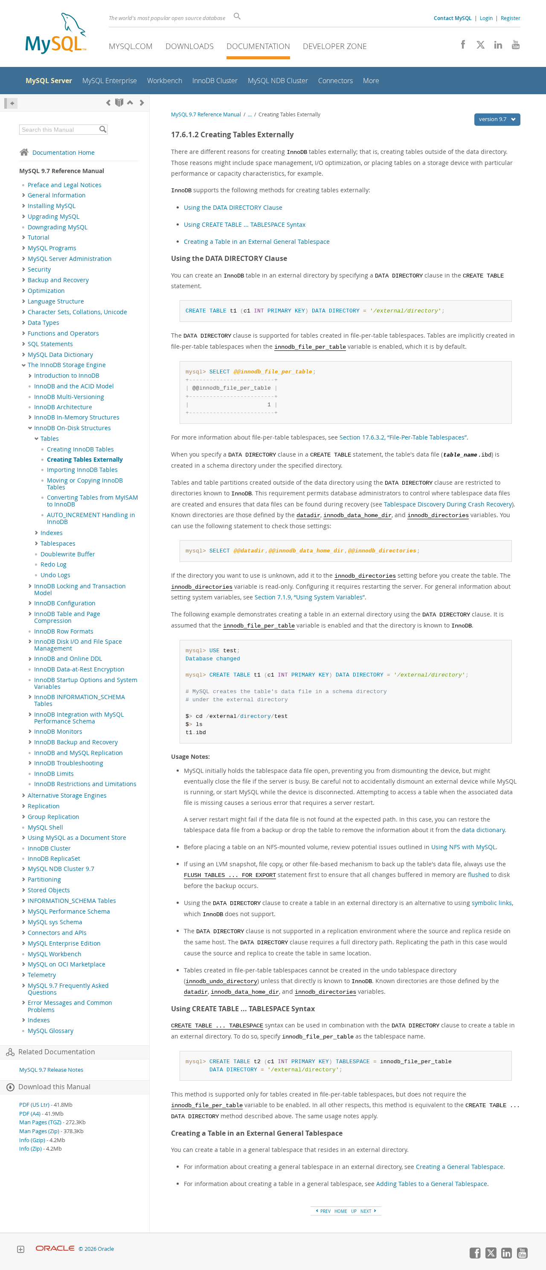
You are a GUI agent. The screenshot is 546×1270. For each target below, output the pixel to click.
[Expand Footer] (20, 1250)
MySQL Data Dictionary (60, 355)
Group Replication (53, 817)
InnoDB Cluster (49, 848)
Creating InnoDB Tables (80, 449)
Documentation (258, 46)
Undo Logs (55, 575)
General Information (57, 195)
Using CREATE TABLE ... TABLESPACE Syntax (244, 224)
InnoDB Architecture (63, 407)
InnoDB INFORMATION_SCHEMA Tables (79, 700)
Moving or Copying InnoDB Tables (85, 484)
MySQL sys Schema (55, 922)
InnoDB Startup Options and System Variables (85, 683)
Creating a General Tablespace (459, 1167)
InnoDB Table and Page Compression (67, 617)
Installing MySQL (52, 206)
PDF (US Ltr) (34, 1104)
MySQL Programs (52, 248)
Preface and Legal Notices (65, 185)
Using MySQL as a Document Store (77, 838)
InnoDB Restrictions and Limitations (85, 784)
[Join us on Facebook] (460, 47)
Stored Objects (49, 890)
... (250, 114)
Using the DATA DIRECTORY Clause (233, 207)
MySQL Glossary (50, 1031)
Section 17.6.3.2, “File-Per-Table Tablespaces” (403, 437)
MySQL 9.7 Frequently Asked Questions (68, 989)
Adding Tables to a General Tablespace (431, 1184)
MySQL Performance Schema (69, 911)
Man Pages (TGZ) (40, 1122)
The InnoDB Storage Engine (67, 365)
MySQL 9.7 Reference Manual (206, 114)
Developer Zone (335, 46)
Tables (50, 439)
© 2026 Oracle (96, 1249)
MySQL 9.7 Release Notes (51, 1069)
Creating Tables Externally (85, 459)
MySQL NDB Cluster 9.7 (61, 869)
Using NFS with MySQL (463, 847)
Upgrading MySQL (53, 216)
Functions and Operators (63, 333)
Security (39, 269)
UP (354, 1211)
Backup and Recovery (58, 280)
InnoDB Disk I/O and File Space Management (78, 645)
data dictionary (483, 830)
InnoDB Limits (54, 774)
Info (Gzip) (32, 1140)
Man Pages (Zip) (39, 1131)
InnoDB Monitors (58, 731)
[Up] (130, 102)
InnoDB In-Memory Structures (76, 417)
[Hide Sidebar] (10, 103)
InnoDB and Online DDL (68, 658)
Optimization (46, 291)
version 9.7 (493, 119)
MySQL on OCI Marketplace (66, 964)
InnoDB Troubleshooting (68, 763)
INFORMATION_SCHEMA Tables (72, 901)
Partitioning (44, 879)
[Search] (102, 129)
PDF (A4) (30, 1113)
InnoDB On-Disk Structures (72, 428)
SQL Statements (50, 344)
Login (486, 17)
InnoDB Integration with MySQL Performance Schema (79, 718)
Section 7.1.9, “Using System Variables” (310, 597)
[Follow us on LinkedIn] (495, 47)
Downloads (190, 46)
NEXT (366, 1211)
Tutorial (38, 237)
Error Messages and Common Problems (70, 1006)
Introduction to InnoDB (66, 375)
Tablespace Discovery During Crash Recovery (448, 504)
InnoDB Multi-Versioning (69, 397)
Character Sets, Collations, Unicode (77, 312)
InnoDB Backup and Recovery (76, 742)
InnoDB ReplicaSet (54, 858)
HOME (340, 1211)
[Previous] (108, 102)
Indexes (52, 533)
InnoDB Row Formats (63, 631)
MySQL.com (131, 46)
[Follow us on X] (477, 47)
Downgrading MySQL (57, 227)
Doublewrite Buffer (68, 554)
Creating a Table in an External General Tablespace (257, 241)
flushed (478, 875)
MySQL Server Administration (70, 259)
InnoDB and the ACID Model (74, 386)
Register (510, 17)
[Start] (119, 102)
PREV (325, 1211)
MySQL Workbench (54, 954)
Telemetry (42, 975)
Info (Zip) (30, 1148)
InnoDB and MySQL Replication (78, 753)
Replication (44, 806)
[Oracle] (55, 1249)
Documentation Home (63, 152)
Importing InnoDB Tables (82, 470)
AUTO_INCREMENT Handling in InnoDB (91, 518)
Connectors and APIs (57, 933)
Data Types (43, 323)
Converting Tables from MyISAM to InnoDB (92, 501)
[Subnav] (23, 195)
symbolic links (492, 903)
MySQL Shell (45, 827)
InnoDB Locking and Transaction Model (80, 589)
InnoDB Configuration (65, 603)
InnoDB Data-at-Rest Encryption (79, 669)
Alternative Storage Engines (67, 795)
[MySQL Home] (55, 34)
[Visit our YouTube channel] (512, 47)
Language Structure (56, 301)
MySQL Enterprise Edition (64, 943)
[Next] (142, 102)
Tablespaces (58, 543)
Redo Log (54, 564)
